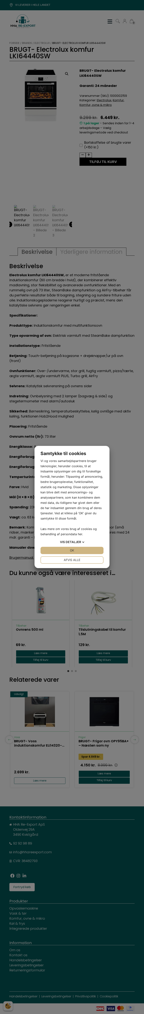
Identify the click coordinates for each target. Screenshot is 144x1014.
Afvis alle (72, 560)
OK (72, 550)
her (80, 534)
